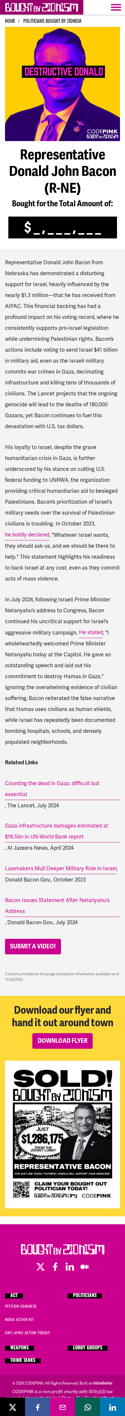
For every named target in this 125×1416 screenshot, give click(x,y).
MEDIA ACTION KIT (19, 1319)
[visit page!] (70, 1265)
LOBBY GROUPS (87, 1348)
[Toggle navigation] (116, 7)
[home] (41, 7)
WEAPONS (19, 1348)
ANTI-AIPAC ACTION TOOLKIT (27, 1332)
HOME (10, 20)
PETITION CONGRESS (21, 1306)
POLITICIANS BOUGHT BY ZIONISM (52, 20)
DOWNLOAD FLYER (63, 1041)
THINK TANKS (22, 1360)
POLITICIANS (85, 1295)
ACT (14, 1295)
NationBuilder (103, 1383)
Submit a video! (33, 946)
